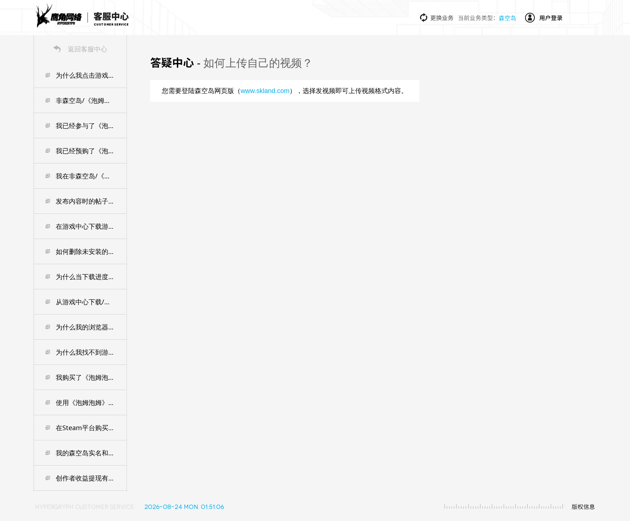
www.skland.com (265, 90)
